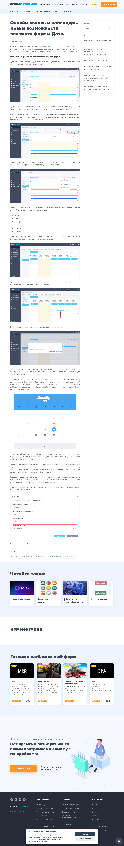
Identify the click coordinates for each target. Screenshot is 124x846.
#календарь (41, 556)
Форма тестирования (44, 823)
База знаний (96, 816)
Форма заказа (41, 816)
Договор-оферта (68, 812)
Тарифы (84, 4)
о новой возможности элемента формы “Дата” (58, 46)
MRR (13, 681)
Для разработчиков (99, 819)
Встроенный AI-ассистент (102, 823)
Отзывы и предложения (101, 830)
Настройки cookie (85, 838)
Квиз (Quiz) (40, 805)
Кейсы (94, 812)
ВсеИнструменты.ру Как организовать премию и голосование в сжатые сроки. (95, 51)
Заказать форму (23, 768)
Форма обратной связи (45, 812)
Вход (94, 4)
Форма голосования (44, 819)
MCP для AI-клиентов (100, 826)
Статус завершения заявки (99, 600)
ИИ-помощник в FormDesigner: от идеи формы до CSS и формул (74, 601)
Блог (93, 808)
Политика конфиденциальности (71, 816)
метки (68, 469)
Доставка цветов (45, 681)
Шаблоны (59, 4)
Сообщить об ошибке (70, 808)
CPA (93, 681)
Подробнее (16, 701)
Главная (12, 11)
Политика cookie (68, 821)
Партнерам (66, 824)
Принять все (85, 834)
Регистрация (109, 4)
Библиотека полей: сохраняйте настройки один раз (47, 601)
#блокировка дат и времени (62, 556)
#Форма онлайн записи (21, 556)
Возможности (46, 4)
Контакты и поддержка (71, 805)
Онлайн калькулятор (44, 808)
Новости (19, 11)
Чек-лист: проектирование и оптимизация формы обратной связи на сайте (96, 78)
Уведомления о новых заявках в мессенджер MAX (21, 601)
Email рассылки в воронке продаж (97, 60)
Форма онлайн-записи (45, 826)
